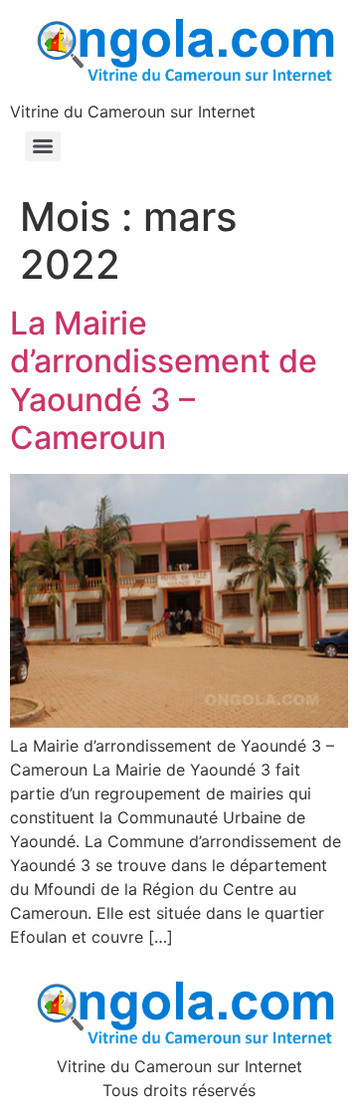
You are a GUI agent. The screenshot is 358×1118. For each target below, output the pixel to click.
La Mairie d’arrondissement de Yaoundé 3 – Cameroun (163, 380)
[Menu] (43, 146)
